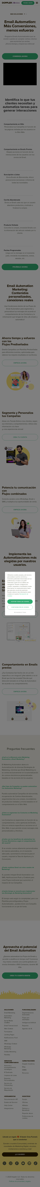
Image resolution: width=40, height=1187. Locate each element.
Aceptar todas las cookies (20, 601)
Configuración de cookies (20, 607)
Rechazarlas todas (20, 612)
